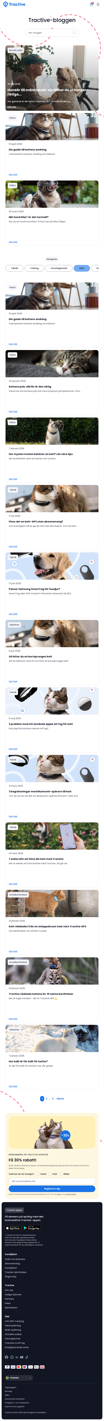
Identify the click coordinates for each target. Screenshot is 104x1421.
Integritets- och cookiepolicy (17, 1403)
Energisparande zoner (17, 1347)
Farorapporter (12, 1338)
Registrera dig (52, 1188)
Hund (43, 1174)
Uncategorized (59, 268)
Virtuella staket (13, 1334)
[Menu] (98, 4)
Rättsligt (8, 1391)
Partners (9, 1298)
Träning (34, 268)
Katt (81, 268)
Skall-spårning (13, 1329)
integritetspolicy (70, 1194)
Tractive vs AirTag (15, 1343)
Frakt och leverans (15, 1259)
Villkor (7, 1395)
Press (8, 1303)
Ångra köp (10, 1276)
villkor (59, 1194)
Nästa (60, 1098)
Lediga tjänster (13, 1294)
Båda (66, 1174)
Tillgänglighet (10, 1387)
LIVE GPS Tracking (14, 1321)
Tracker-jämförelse (15, 1272)
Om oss (9, 1290)
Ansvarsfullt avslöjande (15, 1399)
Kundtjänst (11, 1267)
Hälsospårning (13, 1325)
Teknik (14, 268)
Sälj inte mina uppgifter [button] (15, 1406)
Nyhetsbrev (11, 1307)
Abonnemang (12, 1263)
